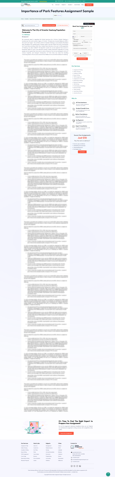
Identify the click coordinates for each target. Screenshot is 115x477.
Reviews (35, 456)
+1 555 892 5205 (60, 1)
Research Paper (77, 87)
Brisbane (60, 452)
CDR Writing (76, 84)
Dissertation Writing (78, 80)
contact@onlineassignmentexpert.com (74, 1)
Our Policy (35, 450)
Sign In (84, 1)
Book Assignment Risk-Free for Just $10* (34, 1)
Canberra (60, 454)
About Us (35, 445)
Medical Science (49, 447)
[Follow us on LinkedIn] (80, 466)
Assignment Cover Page (79, 78)
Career (34, 460)
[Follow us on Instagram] (77, 466)
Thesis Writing (76, 89)
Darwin (59, 456)
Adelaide (60, 450)
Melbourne (60, 460)
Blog (83, 4)
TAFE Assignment (77, 77)
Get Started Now (82, 58)
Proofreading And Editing (79, 85)
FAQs (34, 452)
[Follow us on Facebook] (72, 466)
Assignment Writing (78, 69)
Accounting (48, 458)
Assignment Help (24, 445)
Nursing (59, 15)
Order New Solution (63, 25)
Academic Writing (77, 73)
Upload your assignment (76, 43)
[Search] (52, 4)
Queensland (60, 458)
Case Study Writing (77, 91)
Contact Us (35, 447)
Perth (59, 447)
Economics (48, 454)
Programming (48, 456)
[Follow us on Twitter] (74, 466)
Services (57, 4)
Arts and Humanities (50, 452)
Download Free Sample (50, 25)
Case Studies (77, 4)
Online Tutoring (77, 71)
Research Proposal (77, 82)
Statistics (48, 460)
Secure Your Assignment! (66, 433)
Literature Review (77, 93)
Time (84, 40)
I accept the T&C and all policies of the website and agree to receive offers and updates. (82, 55)
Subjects (64, 4)
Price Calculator (36, 458)
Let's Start (82, 151)
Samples (70, 4)
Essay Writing (76, 75)
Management (48, 445)
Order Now (89, 4)
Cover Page (23, 456)
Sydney (59, 445)
